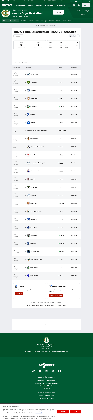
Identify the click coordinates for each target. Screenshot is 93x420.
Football (30, 5)
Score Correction (49, 305)
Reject (75, 411)
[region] (46, 411)
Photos (58, 21)
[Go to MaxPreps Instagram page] (46, 371)
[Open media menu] (79, 5)
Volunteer (19, 294)
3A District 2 (39, 47)
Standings (44, 21)
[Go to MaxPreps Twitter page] (53, 371)
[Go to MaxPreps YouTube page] (40, 371)
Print (73, 36)
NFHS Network (49, 395)
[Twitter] (85, 1)
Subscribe (41, 380)
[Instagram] (80, 1)
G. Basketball (49, 5)
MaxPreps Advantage (47, 399)
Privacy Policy (50, 380)
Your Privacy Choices (46, 385)
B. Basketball (20, 5)
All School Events (61, 305)
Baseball (39, 5)
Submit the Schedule (56, 295)
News (64, 21)
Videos (37, 21)
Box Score (74, 74)
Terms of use (39, 383)
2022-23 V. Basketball (9, 21)
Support (45, 388)
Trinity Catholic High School (46, 345)
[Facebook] (89, 1)
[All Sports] (69, 5)
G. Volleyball (61, 5)
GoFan (41, 395)
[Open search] (74, 5)
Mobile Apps (50, 377)
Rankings (51, 21)
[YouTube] (76, 1)
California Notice (52, 383)
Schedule (24, 21)
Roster (31, 21)
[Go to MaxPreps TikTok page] (33, 371)
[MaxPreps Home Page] (37, 25)
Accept (63, 411)
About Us (41, 377)
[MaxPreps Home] (7, 5)
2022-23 (17, 36)
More (69, 21)
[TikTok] (72, 1)
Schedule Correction (37, 305)
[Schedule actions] (78, 35)
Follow (59, 12)
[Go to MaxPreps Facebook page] (59, 371)
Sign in (86, 5)
